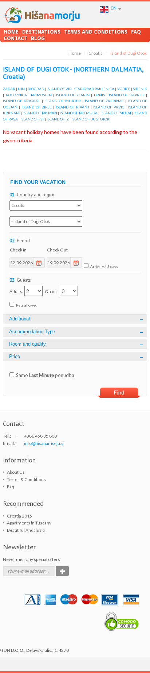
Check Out (57, 250)
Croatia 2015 (19, 516)
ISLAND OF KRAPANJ (21, 101)
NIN (21, 88)
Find (119, 392)
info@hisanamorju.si (44, 443)
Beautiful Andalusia (26, 530)
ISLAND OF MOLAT (116, 113)
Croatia (95, 53)
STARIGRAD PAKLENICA (94, 88)
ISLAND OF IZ (58, 119)
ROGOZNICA (16, 95)
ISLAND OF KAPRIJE (127, 95)
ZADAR (9, 88)
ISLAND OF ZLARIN (73, 95)
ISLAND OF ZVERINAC (104, 101)
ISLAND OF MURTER (62, 101)
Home (11, 32)
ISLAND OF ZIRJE (36, 107)
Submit (62, 571)
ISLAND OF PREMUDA (79, 113)
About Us (16, 472)
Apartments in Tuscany (29, 523)
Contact (15, 38)
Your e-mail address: (26, 571)
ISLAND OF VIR (59, 88)
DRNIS (99, 95)
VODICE (123, 88)
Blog (38, 38)
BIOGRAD (36, 88)
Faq (136, 32)
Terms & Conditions (26, 479)
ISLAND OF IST (32, 119)
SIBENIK (140, 88)
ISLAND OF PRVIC (108, 107)
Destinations (41, 32)
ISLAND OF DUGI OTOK (90, 119)
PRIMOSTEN (41, 95)
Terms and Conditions (95, 32)
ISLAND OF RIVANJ (72, 107)
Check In (18, 250)
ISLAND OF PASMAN (40, 113)
